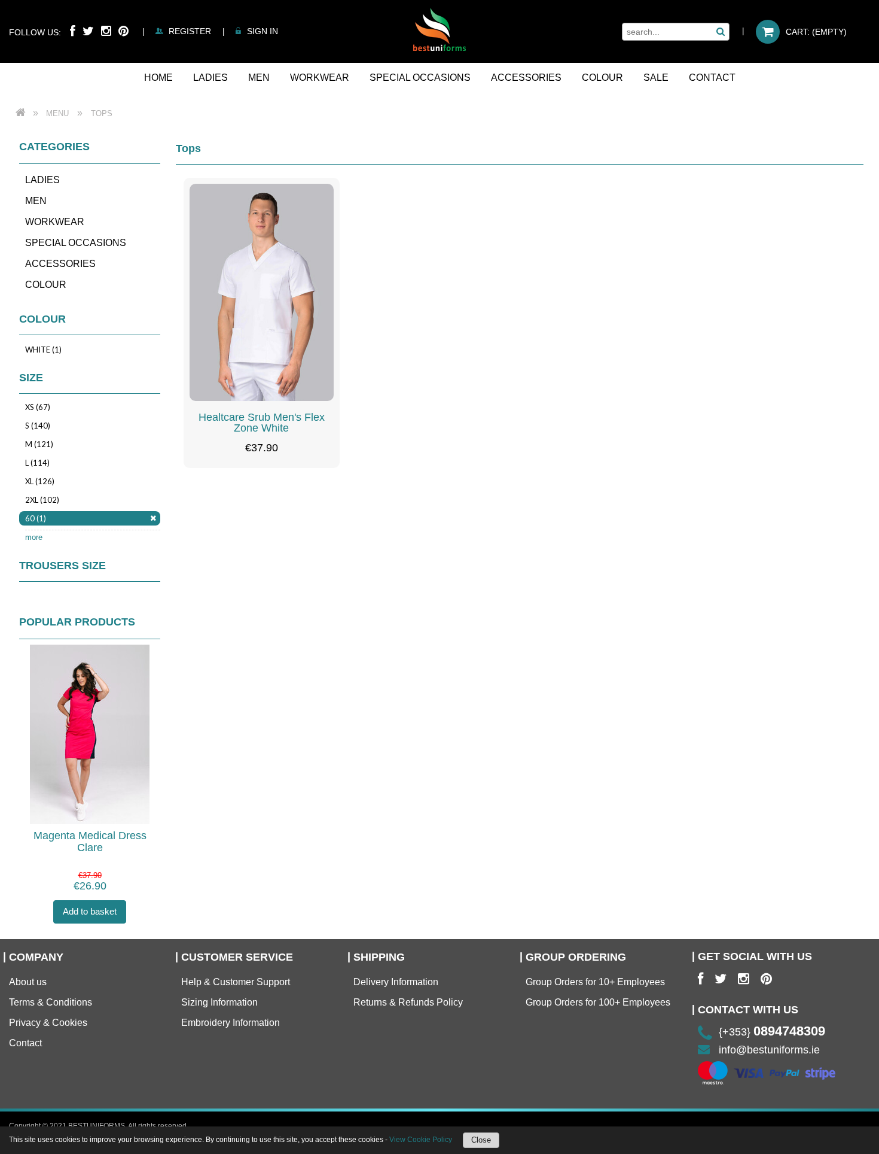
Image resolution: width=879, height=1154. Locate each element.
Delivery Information (395, 982)
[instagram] (743, 979)
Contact (25, 1043)
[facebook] (700, 979)
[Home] (439, 29)
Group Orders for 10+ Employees (595, 982)
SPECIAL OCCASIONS (75, 243)
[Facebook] (73, 31)
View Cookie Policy (420, 1139)
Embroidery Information (230, 1023)
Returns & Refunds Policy (408, 1002)
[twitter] (721, 979)
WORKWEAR (54, 222)
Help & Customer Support (235, 982)
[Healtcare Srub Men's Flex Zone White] (262, 292)
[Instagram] (106, 31)
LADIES (42, 180)
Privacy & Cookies (48, 1023)
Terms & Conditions (50, 1002)
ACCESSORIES (60, 264)
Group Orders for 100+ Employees (598, 1002)
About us (28, 982)
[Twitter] (88, 31)
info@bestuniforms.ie (769, 1050)
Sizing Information (219, 1002)
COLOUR (45, 285)
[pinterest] (766, 979)
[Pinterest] (123, 31)
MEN (36, 201)
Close (481, 1139)
